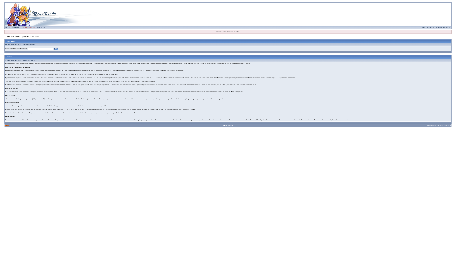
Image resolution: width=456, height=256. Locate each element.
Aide (423, 27)
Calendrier (447, 27)
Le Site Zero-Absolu (12, 27)
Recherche (430, 27)
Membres (439, 27)
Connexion (230, 31)
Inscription (236, 31)
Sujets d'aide (25, 37)
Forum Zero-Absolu (12, 37)
